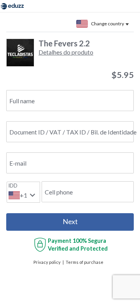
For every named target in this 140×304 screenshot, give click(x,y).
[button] (65, 52)
